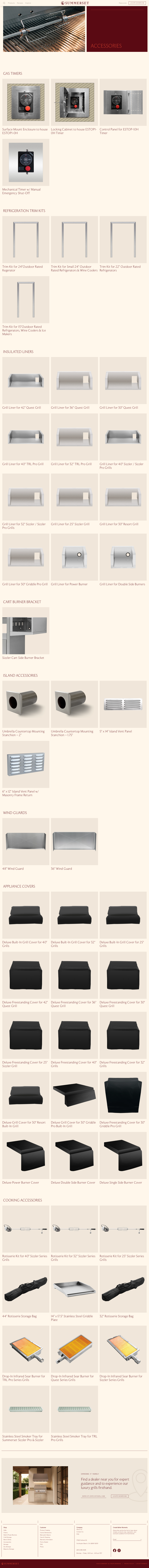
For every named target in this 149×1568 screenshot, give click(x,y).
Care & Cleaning (45, 1537)
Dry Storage (7, 1547)
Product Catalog (45, 1530)
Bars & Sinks (7, 1539)
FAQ (41, 1544)
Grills (5, 1530)
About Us (79, 1529)
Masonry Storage (9, 1549)
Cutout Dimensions (45, 1532)
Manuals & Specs (45, 1535)
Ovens (6, 1532)
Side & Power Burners (10, 1535)
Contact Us (80, 1532)
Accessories (7, 1542)
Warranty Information (46, 1539)
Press (41, 1547)
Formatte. (144, 1563)
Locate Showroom (120, 1496)
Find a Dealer (44, 1542)
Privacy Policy (129, 1563)
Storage (6, 1544)
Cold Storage (8, 1537)
